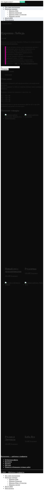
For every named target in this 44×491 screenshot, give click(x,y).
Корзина (8, 463)
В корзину (5, 69)
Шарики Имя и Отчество (18, 14)
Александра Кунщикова (9, 44)
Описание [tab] (8, 75)
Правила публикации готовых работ (17, 467)
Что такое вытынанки (12, 7)
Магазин (8, 465)
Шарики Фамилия (15, 13)
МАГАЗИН (9, 18)
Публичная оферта (11, 460)
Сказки (11, 71)
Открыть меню (6, 23)
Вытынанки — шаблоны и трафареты (14, 4)
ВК (16, 63)
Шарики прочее (14, 16)
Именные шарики (11, 9)
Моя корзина (9, 20)
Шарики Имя (13, 11)
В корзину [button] (14, 276)
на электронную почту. (29, 63)
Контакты (8, 462)
